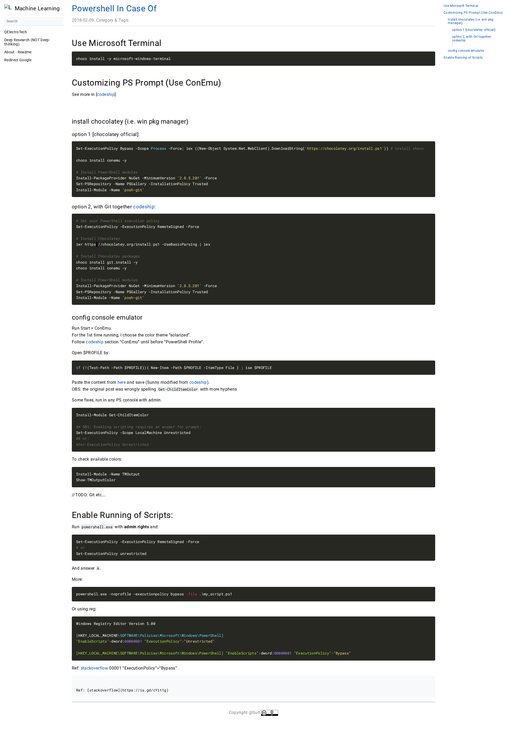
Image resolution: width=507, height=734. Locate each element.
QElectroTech (15, 32)
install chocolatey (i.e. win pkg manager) (471, 21)
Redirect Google (17, 60)
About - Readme (18, 52)
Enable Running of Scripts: (463, 57)
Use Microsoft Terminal (461, 6)
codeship (106, 94)
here (122, 382)
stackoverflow (94, 668)
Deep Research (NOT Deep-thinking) (27, 42)
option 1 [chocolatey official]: (474, 30)
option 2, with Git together (471, 37)
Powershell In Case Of (114, 8)
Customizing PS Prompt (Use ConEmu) (473, 13)
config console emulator (466, 51)
